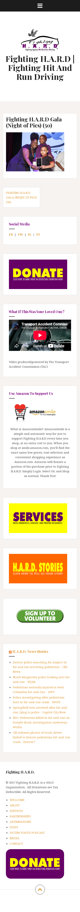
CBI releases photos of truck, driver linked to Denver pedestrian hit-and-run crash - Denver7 (41, 737)
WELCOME (17, 800)
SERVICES (16, 811)
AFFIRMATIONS (20, 822)
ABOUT (15, 805)
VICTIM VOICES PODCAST (27, 833)
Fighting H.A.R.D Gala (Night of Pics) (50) (21, 197)
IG (29, 234)
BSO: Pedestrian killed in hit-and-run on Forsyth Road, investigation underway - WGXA (41, 722)
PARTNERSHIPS (20, 816)
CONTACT (16, 843)
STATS (14, 827)
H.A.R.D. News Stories (30, 651)
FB (11, 234)
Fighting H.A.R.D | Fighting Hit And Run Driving (40, 67)
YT (38, 234)
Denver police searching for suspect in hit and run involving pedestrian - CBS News (40, 667)
